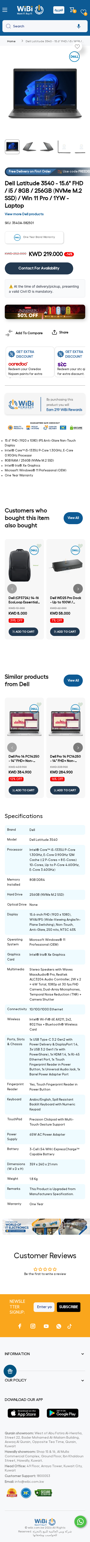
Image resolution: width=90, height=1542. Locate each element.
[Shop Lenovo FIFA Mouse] (45, 312)
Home (11, 41)
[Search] (7, 26)
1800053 (43, 1475)
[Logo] (31, 10)
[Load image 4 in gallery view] (64, 146)
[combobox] (45, 26)
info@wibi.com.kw (29, 1481)
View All (73, 517)
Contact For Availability (38, 268)
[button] (73, 10)
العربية (59, 10)
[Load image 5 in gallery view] (81, 146)
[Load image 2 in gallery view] (29, 146)
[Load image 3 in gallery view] (46, 146)
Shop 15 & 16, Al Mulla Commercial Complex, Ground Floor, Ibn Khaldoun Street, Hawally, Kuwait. (44, 1456)
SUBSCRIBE (68, 1307)
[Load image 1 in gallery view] (12, 146)
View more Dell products (24, 214)
